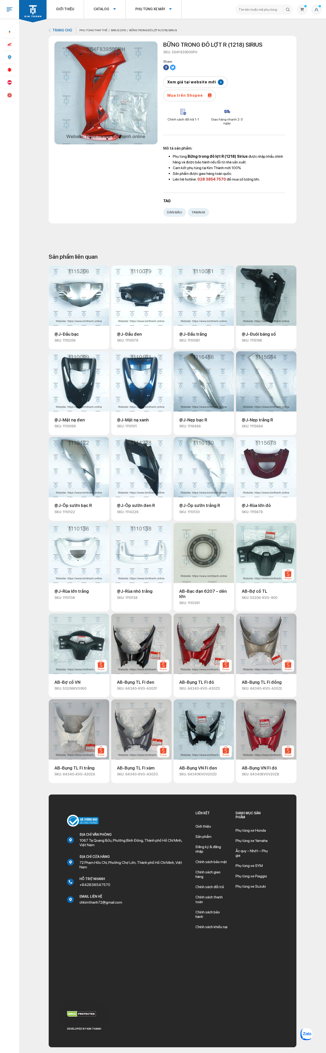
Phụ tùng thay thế (93, 30)
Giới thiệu (65, 9)
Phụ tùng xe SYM (249, 865)
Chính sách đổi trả (209, 887)
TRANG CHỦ (62, 30)
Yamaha (198, 212)
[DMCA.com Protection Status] (81, 1013)
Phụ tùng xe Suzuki (251, 886)
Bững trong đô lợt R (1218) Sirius (153, 30)
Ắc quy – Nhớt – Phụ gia (252, 853)
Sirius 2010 (118, 30)
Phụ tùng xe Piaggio (251, 876)
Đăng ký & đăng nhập (208, 849)
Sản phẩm (203, 836)
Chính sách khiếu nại (211, 927)
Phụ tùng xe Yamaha (252, 840)
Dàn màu (174, 212)
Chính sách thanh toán (209, 899)
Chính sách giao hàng (208, 874)
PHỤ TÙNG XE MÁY (150, 9)
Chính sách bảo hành (207, 914)
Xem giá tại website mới (191, 82)
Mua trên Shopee (185, 95)
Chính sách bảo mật (211, 862)
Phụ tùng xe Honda (251, 830)
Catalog (101, 9)
